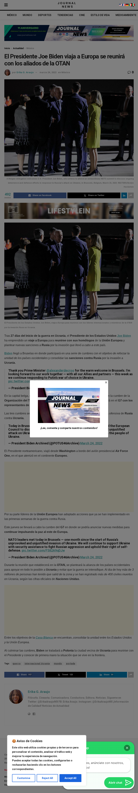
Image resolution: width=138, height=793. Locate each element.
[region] (46, 760)
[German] (127, 4)
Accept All (70, 778)
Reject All (47, 778)
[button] (127, 748)
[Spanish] (133, 4)
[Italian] (130, 4)
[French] (124, 4)
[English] (120, 4)
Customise (23, 778)
